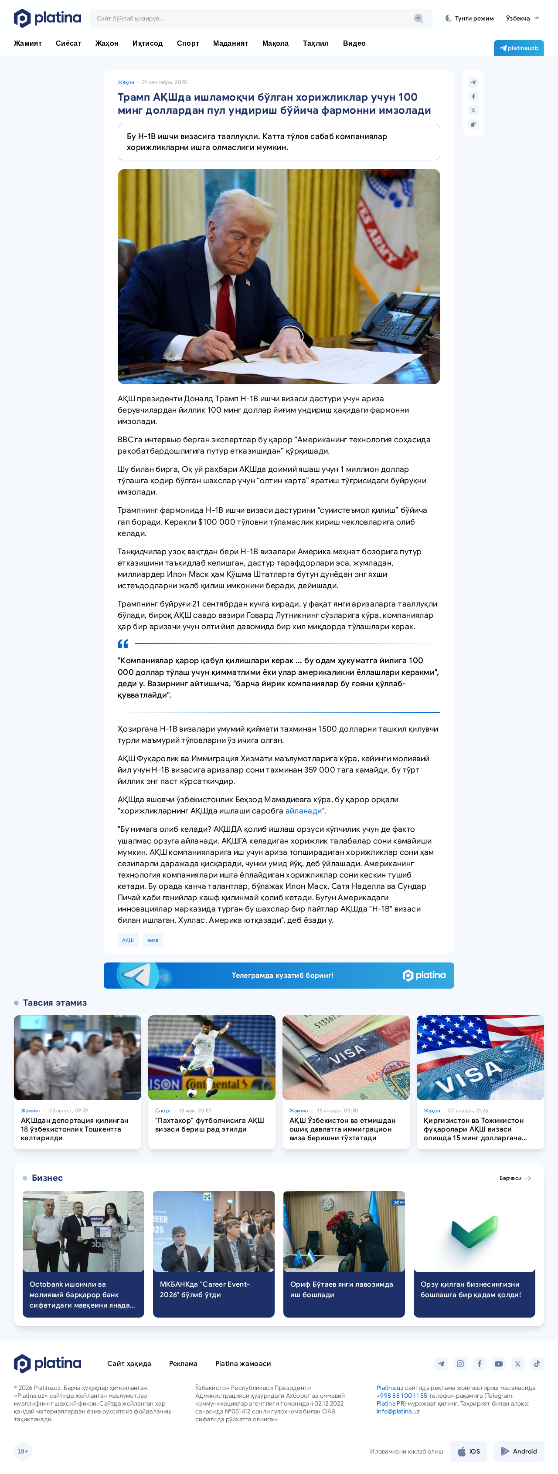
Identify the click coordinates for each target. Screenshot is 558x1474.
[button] (522, 18)
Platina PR (390, 1403)
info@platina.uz (398, 1411)
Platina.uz (390, 1388)
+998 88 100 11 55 (402, 1395)
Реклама (183, 1363)
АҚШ (128, 940)
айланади (304, 811)
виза (153, 940)
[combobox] (261, 18)
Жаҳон (126, 82)
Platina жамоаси (243, 1363)
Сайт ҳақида (129, 1363)
